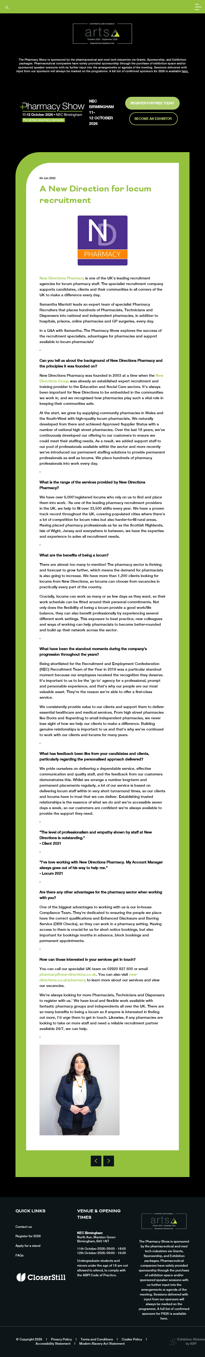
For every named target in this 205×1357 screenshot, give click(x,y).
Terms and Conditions (97, 1339)
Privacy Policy (61, 1339)
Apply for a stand (27, 1246)
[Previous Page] (96, 1161)
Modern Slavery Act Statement (102, 1344)
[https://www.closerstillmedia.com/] (40, 1291)
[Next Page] (108, 1161)
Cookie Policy (132, 1339)
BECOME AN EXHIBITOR (153, 119)
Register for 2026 (28, 1236)
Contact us (23, 1227)
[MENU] (198, 6)
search (7, 7)
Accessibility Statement (53, 1344)
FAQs (19, 1255)
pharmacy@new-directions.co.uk (68, 974)
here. (185, 71)
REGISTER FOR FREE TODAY (152, 103)
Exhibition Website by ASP (191, 1341)
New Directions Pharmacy (62, 278)
